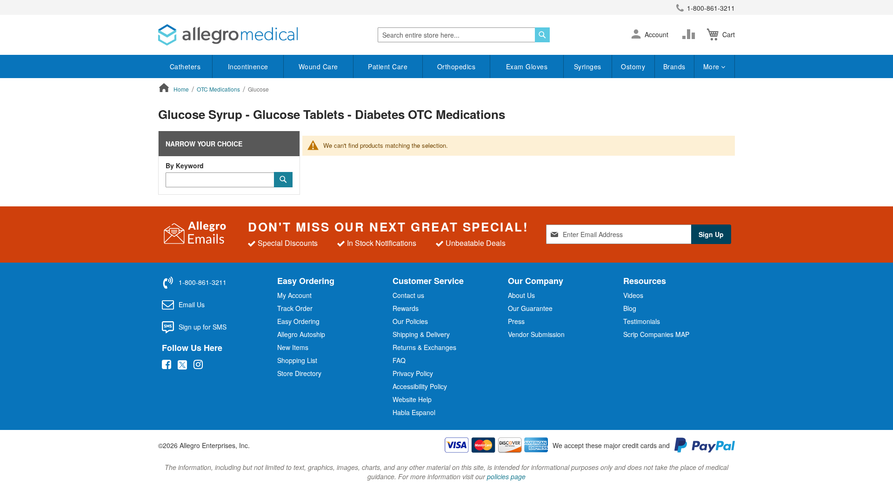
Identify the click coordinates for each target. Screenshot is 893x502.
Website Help (412, 399)
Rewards (406, 308)
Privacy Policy (413, 373)
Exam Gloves (527, 66)
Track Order (295, 308)
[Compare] (690, 34)
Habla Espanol (414, 412)
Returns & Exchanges (424, 347)
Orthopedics (456, 66)
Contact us (408, 295)
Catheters (185, 66)
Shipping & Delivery (421, 334)
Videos (633, 295)
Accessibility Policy (420, 386)
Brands (674, 66)
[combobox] (464, 34)
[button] (636, 35)
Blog (629, 308)
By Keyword (185, 165)
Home (181, 89)
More (712, 66)
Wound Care (318, 66)
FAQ (399, 360)
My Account (294, 295)
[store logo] (228, 35)
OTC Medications (219, 89)
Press (516, 321)
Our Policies (410, 321)
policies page (506, 476)
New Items (292, 347)
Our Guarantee (530, 308)
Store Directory (299, 373)
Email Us (192, 304)
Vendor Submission (536, 334)
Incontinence (248, 66)
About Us (521, 295)
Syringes (587, 66)
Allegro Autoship (301, 334)
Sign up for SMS (203, 326)
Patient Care (387, 66)
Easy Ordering (298, 321)
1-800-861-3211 (711, 8)
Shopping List (297, 360)
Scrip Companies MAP (656, 334)
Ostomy (633, 66)
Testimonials (641, 321)
